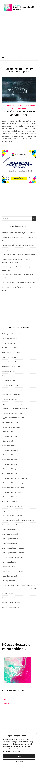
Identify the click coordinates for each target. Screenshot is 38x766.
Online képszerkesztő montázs (13, 548)
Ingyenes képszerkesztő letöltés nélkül (15, 408)
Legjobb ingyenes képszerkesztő (13, 506)
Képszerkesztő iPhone (10, 460)
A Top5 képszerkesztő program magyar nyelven (19, 254)
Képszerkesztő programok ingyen (14, 492)
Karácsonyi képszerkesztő (11, 427)
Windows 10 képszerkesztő (11, 602)
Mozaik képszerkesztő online (12, 525)
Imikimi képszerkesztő (10, 385)
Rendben (19, 756)
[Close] (36, 733)
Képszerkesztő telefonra (11, 497)
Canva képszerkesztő (9, 339)
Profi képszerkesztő (9, 581)
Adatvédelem (17, 751)
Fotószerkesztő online (10, 362)
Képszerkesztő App (9, 446)
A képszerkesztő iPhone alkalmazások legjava (18, 245)
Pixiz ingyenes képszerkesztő (12, 557)
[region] (19, 749)
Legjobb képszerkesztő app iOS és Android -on (18, 282)
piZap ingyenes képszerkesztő (12, 571)
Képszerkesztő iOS (9, 455)
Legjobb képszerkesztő (10, 511)
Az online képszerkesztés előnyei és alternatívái (18, 233)
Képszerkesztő (9, 105)
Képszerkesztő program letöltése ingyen (16, 478)
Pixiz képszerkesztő (9, 562)
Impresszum (6, 703)
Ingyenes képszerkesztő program (14, 413)
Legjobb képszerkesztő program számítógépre (18, 520)
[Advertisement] (19, 34)
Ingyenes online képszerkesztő (13, 418)
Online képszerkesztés (10, 539)
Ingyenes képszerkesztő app (12, 404)
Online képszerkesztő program (13, 553)
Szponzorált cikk (7, 593)
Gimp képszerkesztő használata (13, 376)
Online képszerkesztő (9, 543)
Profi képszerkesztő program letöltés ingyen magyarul (20, 586)
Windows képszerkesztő (10, 607)
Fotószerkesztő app (9, 357)
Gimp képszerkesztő (9, 371)
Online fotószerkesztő (10, 534)
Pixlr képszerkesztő (9, 567)
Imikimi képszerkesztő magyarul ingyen (15, 390)
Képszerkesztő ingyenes (10, 450)
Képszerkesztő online (9, 473)
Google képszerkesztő (10, 380)
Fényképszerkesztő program (12, 348)
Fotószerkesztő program (11, 366)
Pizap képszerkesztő (9, 576)
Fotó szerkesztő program (11, 352)
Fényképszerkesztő (9, 343)
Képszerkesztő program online (13, 488)
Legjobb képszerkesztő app (12, 515)
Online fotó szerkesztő (10, 529)
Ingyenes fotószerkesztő (11, 394)
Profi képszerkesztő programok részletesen (17, 250)
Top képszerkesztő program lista (13, 598)
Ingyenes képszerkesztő (10, 399)
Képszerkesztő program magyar (13, 483)
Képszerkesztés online (10, 436)
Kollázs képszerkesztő (10, 501)
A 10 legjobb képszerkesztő (12, 334)
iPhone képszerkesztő (10, 422)
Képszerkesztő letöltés (10, 464)
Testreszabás (19, 762)
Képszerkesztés (8, 432)
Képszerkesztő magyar (10, 469)
